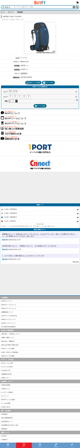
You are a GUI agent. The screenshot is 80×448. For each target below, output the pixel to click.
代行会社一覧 (6, 370)
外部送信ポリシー (7, 421)
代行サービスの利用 (8, 348)
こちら (45, 226)
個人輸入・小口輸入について (11, 334)
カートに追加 (41, 106)
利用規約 (5, 414)
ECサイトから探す (7, 363)
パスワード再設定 (7, 392)
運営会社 (5, 429)
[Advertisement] (40, 187)
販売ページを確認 (34, 82)
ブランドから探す (7, 367)
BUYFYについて (7, 301)
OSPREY (24, 73)
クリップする (49, 82)
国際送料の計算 (7, 374)
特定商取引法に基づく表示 (10, 425)
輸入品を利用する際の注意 (10, 345)
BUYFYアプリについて (9, 308)
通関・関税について (8, 337)
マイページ (5, 396)
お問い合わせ (6, 407)
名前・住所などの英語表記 (10, 352)
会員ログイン (6, 388)
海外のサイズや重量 (8, 356)
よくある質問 (6, 403)
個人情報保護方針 (7, 418)
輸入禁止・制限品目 (8, 341)
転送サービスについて (9, 323)
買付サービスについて (9, 319)
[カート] (77, 2)
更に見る (76, 262)
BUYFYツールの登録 (8, 399)
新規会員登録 (6, 385)
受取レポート (6, 378)
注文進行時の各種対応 (9, 327)
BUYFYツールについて (9, 305)
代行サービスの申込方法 (9, 316)
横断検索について (7, 312)
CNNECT (5, 439)
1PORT (4, 436)
